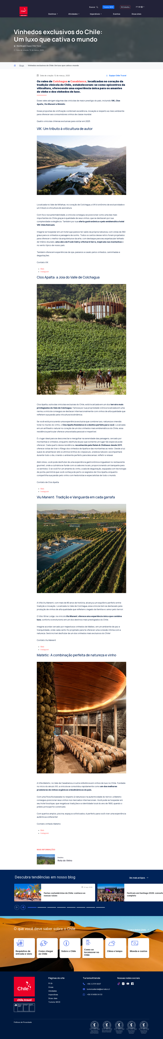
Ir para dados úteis (137, 929)
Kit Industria (125, 7)
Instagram (44, 271)
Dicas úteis (136, 14)
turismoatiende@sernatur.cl (98, 989)
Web (42, 269)
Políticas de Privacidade (23, 1022)
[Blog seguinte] (23, 907)
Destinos (52, 14)
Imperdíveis (95, 14)
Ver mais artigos (137, 877)
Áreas (50, 987)
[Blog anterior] (16, 907)
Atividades (73, 14)
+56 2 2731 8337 (94, 984)
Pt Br (50, 983)
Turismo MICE (108, 7)
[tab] (32, 907)
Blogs (21, 65)
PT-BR (138, 7)
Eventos (116, 14)
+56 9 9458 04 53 (94, 994)
